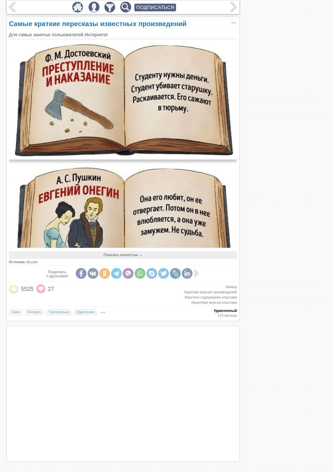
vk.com (32, 262)
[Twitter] (163, 273)
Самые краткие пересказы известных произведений (97, 23)
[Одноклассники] (104, 273)
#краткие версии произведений (210, 292)
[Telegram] (116, 273)
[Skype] (151, 273)
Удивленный (225, 311)
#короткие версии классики (214, 302)
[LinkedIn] (187, 273)
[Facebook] (81, 273)
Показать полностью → (123, 255)
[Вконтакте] (92, 273)
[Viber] (128, 273)
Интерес (34, 312)
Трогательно (58, 312)
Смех (15, 312)
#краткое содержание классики (211, 297)
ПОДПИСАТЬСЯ (155, 7)
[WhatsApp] (140, 273)
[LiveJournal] (175, 273)
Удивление (85, 312)
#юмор (231, 287)
